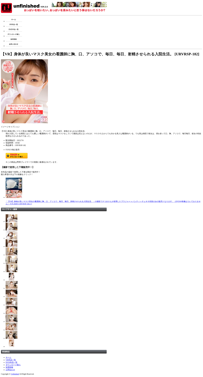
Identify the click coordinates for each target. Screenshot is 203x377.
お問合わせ (10, 370)
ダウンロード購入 (13, 365)
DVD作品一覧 (11, 362)
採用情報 (9, 367)
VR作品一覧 (11, 360)
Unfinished (15, 374)
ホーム (8, 357)
